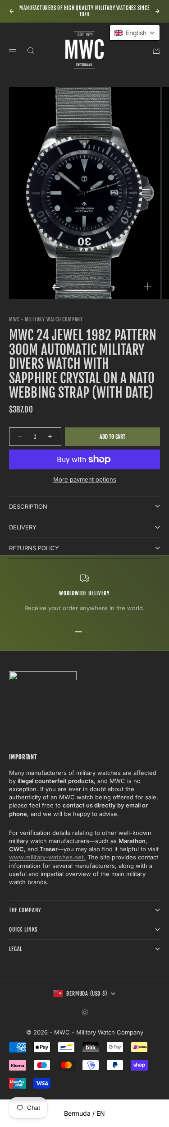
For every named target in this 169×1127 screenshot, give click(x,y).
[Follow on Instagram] (84, 1012)
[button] (135, 32)
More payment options (84, 479)
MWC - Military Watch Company (46, 319)
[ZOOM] (147, 286)
